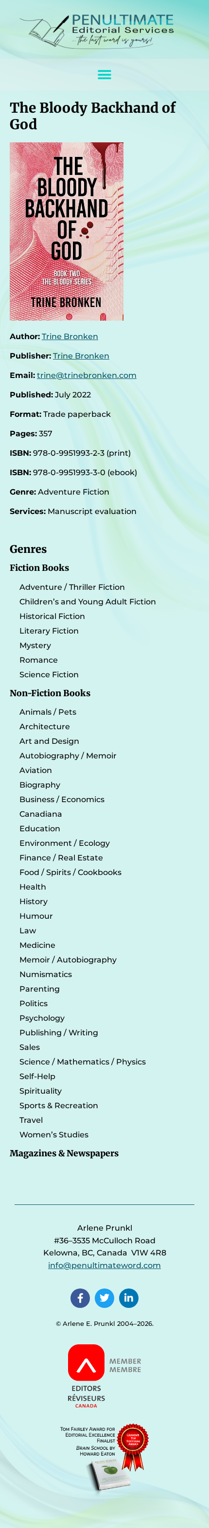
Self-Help (37, 1076)
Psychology (42, 1018)
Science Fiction (49, 674)
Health (32, 887)
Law (27, 930)
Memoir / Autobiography (68, 959)
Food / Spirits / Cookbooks (70, 872)
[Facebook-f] (80, 1298)
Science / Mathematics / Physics (82, 1061)
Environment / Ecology (64, 843)
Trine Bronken (70, 336)
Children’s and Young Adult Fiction (87, 601)
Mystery (35, 645)
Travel (31, 1120)
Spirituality (40, 1091)
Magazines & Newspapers (64, 1153)
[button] (105, 75)
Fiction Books (39, 568)
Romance (38, 660)
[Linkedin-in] (129, 1298)
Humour (36, 916)
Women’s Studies (53, 1134)
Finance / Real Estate (61, 857)
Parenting (39, 989)
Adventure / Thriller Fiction (72, 587)
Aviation (35, 770)
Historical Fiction (52, 616)
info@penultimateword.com (104, 1265)
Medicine (37, 945)
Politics (33, 1003)
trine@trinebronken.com (87, 375)
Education (39, 828)
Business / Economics (61, 799)
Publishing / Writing (58, 1032)
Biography (39, 785)
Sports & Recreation (58, 1105)
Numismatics (45, 974)
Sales (29, 1047)
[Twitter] (104, 1298)
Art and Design (49, 741)
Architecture (44, 726)
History (33, 901)
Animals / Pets (47, 712)
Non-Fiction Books (50, 693)
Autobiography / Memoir (68, 755)
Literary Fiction (49, 630)
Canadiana (40, 814)
